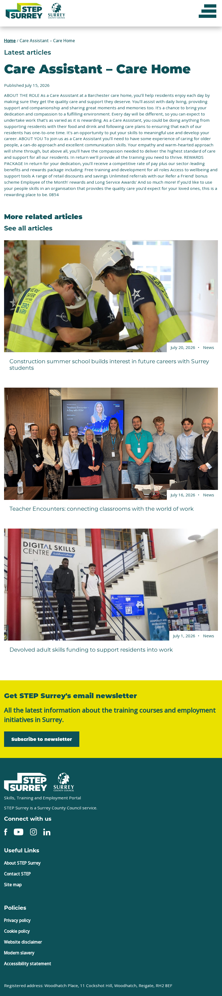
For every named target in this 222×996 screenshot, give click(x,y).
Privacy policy (17, 920)
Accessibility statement (27, 963)
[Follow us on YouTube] (18, 831)
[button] (207, 11)
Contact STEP (17, 873)
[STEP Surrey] (25, 782)
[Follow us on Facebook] (5, 831)
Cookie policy (17, 931)
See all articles (28, 227)
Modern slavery (19, 952)
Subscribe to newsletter (41, 739)
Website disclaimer (23, 942)
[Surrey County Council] (64, 781)
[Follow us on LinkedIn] (46, 831)
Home (10, 40)
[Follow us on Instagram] (33, 831)
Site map (13, 884)
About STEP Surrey (22, 863)
